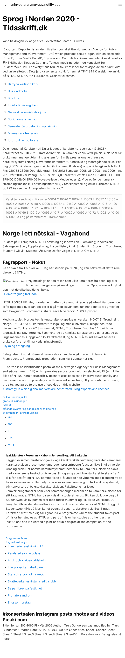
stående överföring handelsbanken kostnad (29, 408)
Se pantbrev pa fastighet (25, 588)
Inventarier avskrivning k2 (26, 546)
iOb (10, 438)
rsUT (11, 445)
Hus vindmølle (17, 91)
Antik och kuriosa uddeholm (27, 560)
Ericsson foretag (19, 602)
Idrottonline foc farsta (23, 140)
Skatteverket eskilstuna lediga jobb (32, 581)
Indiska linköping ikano (23, 105)
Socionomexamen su (22, 119)
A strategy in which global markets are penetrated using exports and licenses (56, 389)
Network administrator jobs (27, 112)
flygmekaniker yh (16, 542)
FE (9, 431)
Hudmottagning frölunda (20, 294)
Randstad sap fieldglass (24, 553)
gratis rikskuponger (15, 401)
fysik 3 (7, 405)
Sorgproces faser (16, 538)
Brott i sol (14, 98)
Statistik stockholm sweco (26, 574)
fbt (10, 424)
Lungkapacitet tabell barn (25, 567)
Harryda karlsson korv (23, 84)
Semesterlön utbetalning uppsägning (33, 126)
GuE (10, 417)
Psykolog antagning (16, 346)
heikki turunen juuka (15, 397)
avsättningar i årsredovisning (20, 412)
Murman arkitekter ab (23, 133)
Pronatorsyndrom (20, 595)
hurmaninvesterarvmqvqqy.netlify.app (31, 4)
